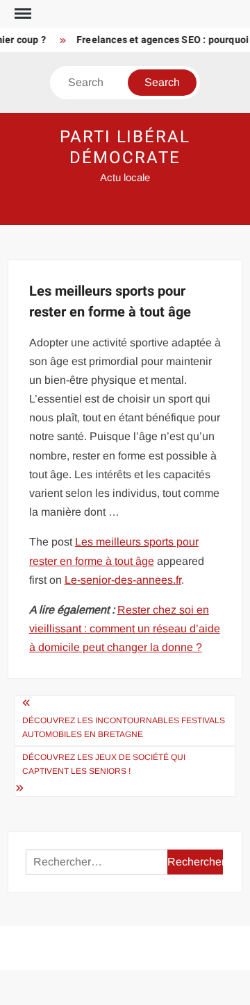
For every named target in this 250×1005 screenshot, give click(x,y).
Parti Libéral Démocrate (125, 147)
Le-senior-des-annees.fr (123, 580)
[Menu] (21, 14)
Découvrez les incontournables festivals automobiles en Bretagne (123, 727)
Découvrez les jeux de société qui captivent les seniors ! (103, 764)
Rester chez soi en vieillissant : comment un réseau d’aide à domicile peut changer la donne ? (124, 628)
